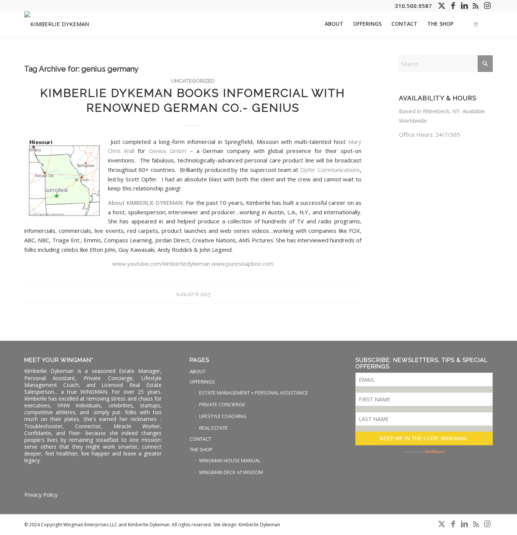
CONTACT (200, 438)
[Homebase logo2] (56, 23)
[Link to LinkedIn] (464, 5)
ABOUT (198, 371)
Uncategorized (193, 81)
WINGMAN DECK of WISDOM (231, 472)
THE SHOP (201, 449)
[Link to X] (441, 5)
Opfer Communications (330, 169)
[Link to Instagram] (487, 5)
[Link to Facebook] (452, 5)
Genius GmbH (169, 150)
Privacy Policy (41, 494)
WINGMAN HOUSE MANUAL (229, 460)
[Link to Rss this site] (475, 5)
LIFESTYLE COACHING (222, 416)
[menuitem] (334, 23)
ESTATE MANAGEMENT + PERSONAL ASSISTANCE (253, 392)
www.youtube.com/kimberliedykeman (161, 263)
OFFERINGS (202, 381)
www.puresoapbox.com (242, 263)
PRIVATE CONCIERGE (222, 404)
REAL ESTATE (213, 427)
